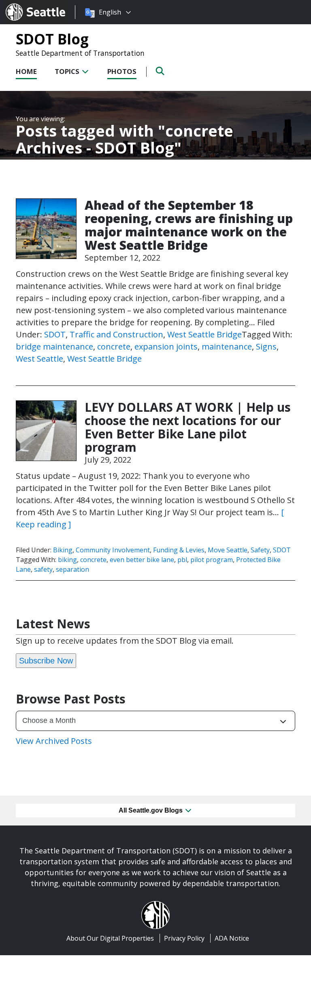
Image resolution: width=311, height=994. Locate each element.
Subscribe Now (46, 660)
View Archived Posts (54, 740)
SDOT (55, 334)
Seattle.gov (23, 4)
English (110, 12)
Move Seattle (227, 549)
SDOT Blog (52, 38)
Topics (68, 71)
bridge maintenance (54, 346)
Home (26, 71)
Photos (121, 71)
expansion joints (166, 346)
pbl (182, 559)
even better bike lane (142, 559)
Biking (62, 549)
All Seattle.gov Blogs (151, 810)
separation (72, 569)
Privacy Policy (184, 938)
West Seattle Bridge (204, 334)
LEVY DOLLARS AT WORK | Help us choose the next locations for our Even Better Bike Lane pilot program (188, 427)
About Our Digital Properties (110, 938)
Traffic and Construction (116, 334)
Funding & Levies (178, 549)
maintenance (227, 346)
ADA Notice (232, 938)
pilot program (211, 559)
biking (67, 559)
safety (43, 569)
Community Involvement (113, 549)
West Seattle (39, 358)
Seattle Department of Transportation (80, 53)
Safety (260, 549)
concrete (113, 346)
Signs (266, 346)
